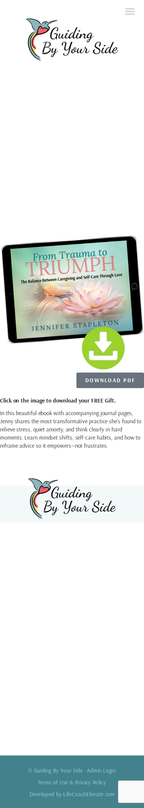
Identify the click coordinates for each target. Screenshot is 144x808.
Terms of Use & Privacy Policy (72, 782)
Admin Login (101, 770)
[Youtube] (112, 735)
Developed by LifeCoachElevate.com (72, 794)
